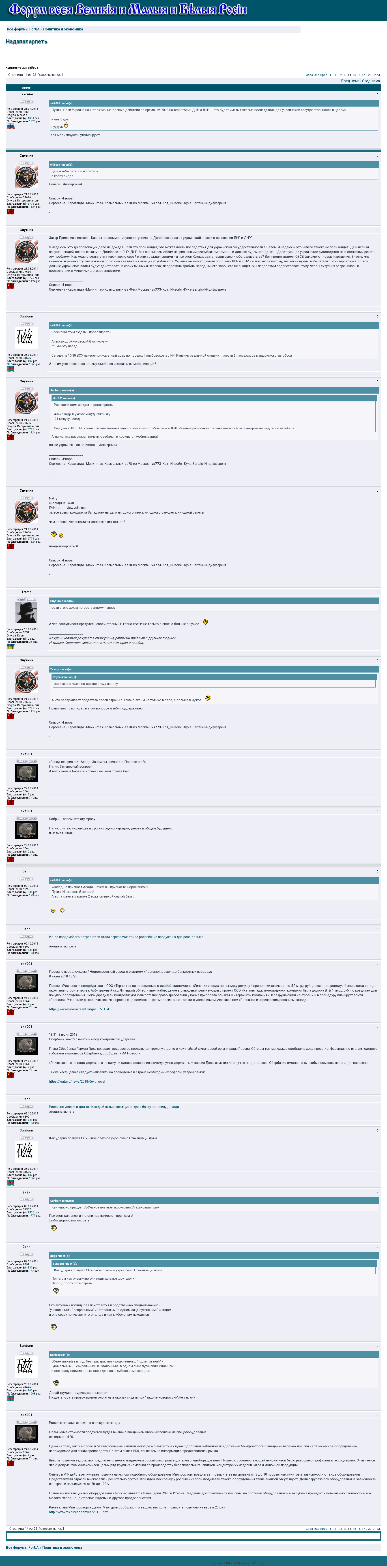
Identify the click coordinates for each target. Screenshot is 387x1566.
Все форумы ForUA (23, 29)
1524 (31, 1212)
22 (369, 75)
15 (354, 75)
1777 (32, 1215)
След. (377, 75)
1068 (32, 364)
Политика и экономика (63, 29)
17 (363, 75)
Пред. (324, 75)
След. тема (371, 81)
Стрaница (312, 75)
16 (358, 75)
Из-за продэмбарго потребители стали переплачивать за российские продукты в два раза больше (126, 937)
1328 (32, 121)
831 (30, 892)
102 (30, 361)
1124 (32, 206)
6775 (31, 203)
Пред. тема (350, 81)
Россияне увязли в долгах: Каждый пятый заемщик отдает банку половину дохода (114, 1107)
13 (344, 75)
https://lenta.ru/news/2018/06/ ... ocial (77, 1082)
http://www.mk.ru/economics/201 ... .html (79, 1512)
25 (30, 641)
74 (30, 797)
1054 (31, 118)
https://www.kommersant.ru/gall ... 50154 (79, 1009)
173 (31, 895)
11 (336, 75)
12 (340, 75)
